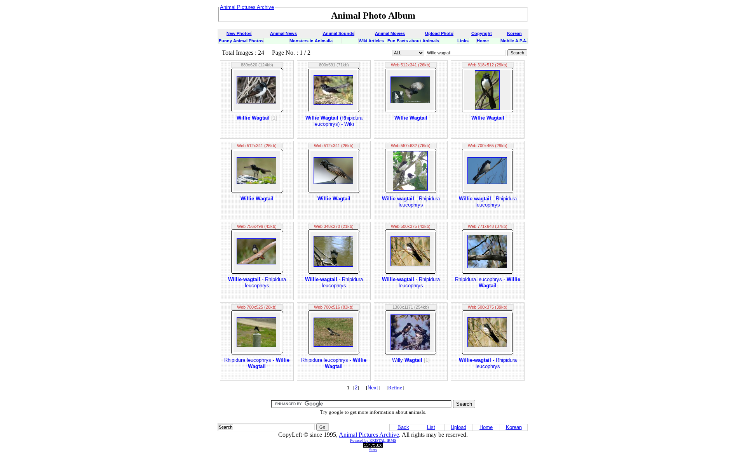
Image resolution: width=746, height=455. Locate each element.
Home (483, 40)
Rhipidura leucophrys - (487, 282)
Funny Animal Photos (241, 40)
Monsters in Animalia (311, 40)
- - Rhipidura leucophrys (411, 202)
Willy (411, 360)
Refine (395, 388)
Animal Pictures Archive (369, 434)
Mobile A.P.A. (513, 40)
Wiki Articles (371, 40)
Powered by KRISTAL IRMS (373, 440)
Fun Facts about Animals (413, 40)
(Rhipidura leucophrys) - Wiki (334, 121)
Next (373, 388)
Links (463, 40)
